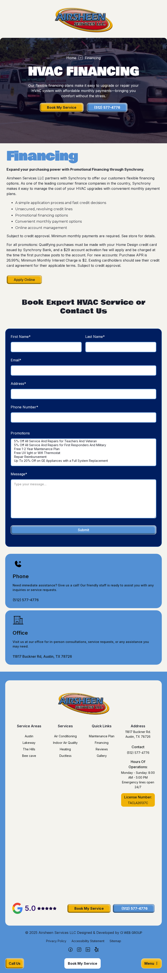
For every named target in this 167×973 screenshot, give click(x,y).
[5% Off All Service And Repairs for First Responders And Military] (83, 445)
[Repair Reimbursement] (83, 457)
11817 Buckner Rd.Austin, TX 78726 (138, 734)
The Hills (29, 749)
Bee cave (29, 756)
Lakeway (29, 742)
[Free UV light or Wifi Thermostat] (83, 453)
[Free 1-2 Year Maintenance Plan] (83, 449)
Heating (65, 749)
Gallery (102, 756)
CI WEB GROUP (131, 933)
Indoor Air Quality (65, 742)
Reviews (102, 749)
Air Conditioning (65, 736)
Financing (102, 742)
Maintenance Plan (101, 736)
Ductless (65, 756)
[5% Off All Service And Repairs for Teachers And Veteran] (83, 441)
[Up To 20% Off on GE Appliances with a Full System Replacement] (83, 461)
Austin (29, 736)
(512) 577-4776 (138, 752)
